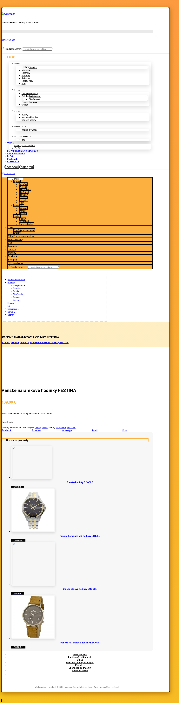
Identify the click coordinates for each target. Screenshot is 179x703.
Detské (16, 291)
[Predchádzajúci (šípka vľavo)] (5, 352)
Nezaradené (13, 309)
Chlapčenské (19, 285)
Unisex (16, 300)
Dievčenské (18, 294)
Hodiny (11, 303)
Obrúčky (11, 312)
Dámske (17, 288)
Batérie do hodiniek (16, 279)
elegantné (61, 427)
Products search (13, 49)
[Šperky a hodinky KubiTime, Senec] (8, 13)
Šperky (11, 315)
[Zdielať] (170, 3)
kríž (9, 306)
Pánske (16, 297)
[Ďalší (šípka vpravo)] (174, 352)
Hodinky (11, 282)
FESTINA (71, 427)
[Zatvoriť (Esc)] (176, 3)
